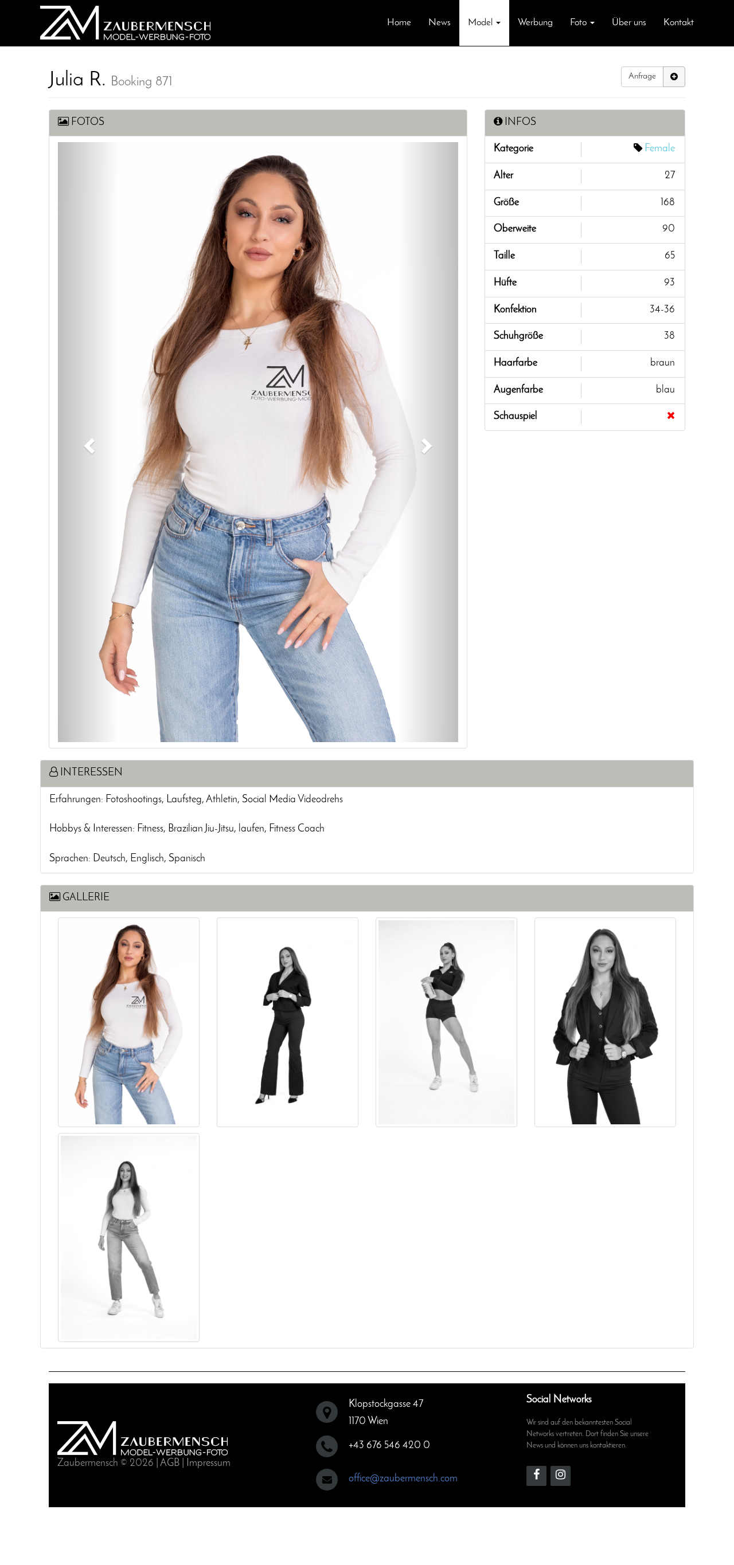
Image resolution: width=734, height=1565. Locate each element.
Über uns (629, 23)
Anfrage (642, 76)
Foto (579, 23)
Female (660, 149)
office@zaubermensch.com (403, 1479)
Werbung (535, 23)
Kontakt (678, 23)
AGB (169, 1463)
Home (399, 23)
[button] (88, 442)
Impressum (208, 1463)
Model (481, 23)
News (439, 23)
